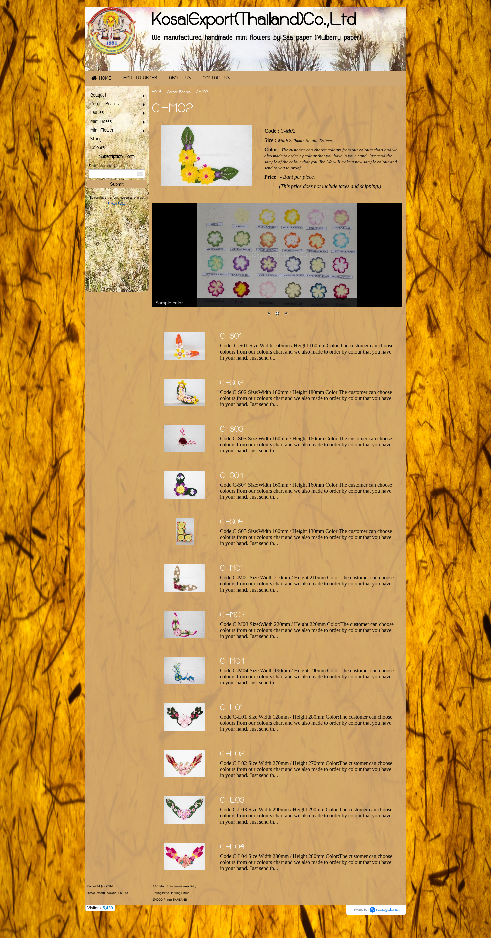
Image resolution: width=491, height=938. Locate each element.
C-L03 (232, 801)
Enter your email (102, 166)
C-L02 (232, 754)
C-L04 (232, 847)
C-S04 (231, 476)
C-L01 (231, 708)
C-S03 (231, 430)
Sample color (169, 302)
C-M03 (232, 615)
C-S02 (232, 383)
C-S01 (231, 337)
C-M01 (231, 569)
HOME (157, 92)
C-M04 (232, 662)
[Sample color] (277, 255)
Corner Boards (179, 92)
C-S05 (231, 522)
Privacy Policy (116, 204)
